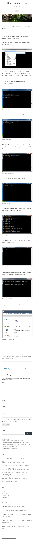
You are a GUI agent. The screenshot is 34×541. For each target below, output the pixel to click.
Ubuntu (29, 356)
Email (4, 406)
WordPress (9, 481)
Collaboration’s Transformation (9, 448)
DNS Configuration (8, 369)
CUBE (22, 462)
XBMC (15, 481)
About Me (28, 369)
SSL (3, 478)
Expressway (26, 465)
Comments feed (6, 495)
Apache (9, 459)
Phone (12, 472)
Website (4, 413)
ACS (5, 459)
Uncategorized (17, 356)
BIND (19, 459)
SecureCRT (13, 474)
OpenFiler (4, 472)
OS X (8, 472)
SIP (17, 474)
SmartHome (28, 474)
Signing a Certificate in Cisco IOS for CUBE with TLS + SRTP (16, 444)
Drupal (12, 465)
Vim (20, 478)
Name (4, 400)
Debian (4, 465)
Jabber (17, 469)
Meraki (20, 469)
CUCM (27, 462)
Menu (17, 10)
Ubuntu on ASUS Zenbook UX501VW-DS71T (16, 506)
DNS (9, 465)
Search (3, 430)
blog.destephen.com (17, 3)
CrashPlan (18, 462)
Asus (17, 459)
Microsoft (26, 469)
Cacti (22, 459)
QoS (26, 472)
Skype (23, 475)
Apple (14, 459)
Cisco (4, 462)
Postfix (22, 472)
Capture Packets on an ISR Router (10, 446)
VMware (4, 358)
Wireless (4, 481)
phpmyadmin (17, 472)
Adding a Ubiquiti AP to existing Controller (12, 440)
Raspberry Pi (6, 475)
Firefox (3, 469)
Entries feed (5, 493)
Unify (17, 478)
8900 (3, 459)
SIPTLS (20, 474)
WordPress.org (5, 497)
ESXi (15, 465)
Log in (3, 491)
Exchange (20, 465)
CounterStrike (11, 462)
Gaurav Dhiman (6, 526)
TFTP (6, 478)
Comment (5, 382)
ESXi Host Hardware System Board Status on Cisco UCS (15, 442)
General (10, 468)
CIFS (25, 459)
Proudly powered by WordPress (9, 538)
